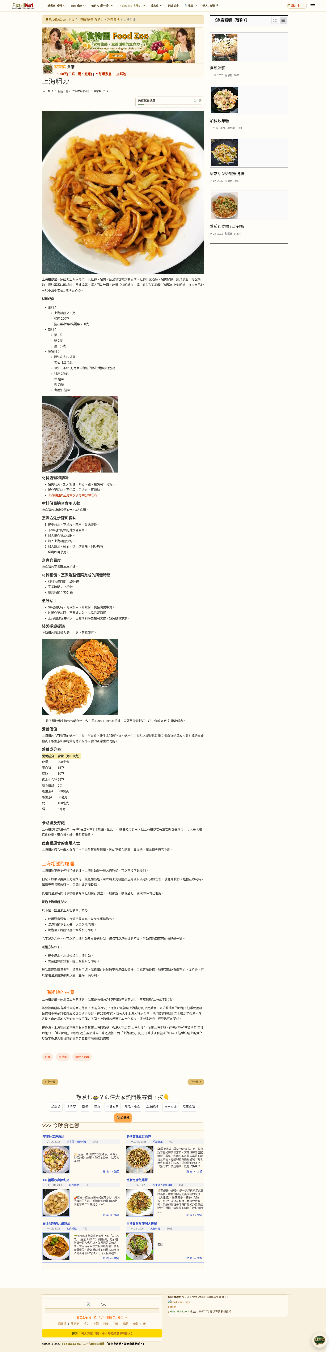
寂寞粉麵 (152, 1106)
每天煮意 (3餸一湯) (93, 1333)
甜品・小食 (132, 1106)
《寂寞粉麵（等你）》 (231, 20)
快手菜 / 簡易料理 (162, 1185)
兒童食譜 (189, 1106)
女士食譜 (170, 1106)
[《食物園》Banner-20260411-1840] (123, 45)
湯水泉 (155, 5)
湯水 (97, 1106)
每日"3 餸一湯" (100, 5)
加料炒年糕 (219, 120)
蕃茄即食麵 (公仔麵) (227, 226)
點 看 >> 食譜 (111, 1171)
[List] (283, 20)
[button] (319, 1340)
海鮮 (126, 1323)
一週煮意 (112, 1106)
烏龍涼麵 (217, 68)
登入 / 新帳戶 (210, 5)
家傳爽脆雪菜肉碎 (138, 1136)
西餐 (106, 1323)
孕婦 (96, 1323)
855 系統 (76, 5)
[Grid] (274, 20)
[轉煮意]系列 (54, 5)
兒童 (116, 1323)
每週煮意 (105, 74)
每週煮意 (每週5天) (120, 1333)
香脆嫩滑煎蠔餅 (137, 1180)
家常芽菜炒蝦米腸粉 (227, 173)
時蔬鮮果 (158, 1141)
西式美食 (173, 5)
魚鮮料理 (155, 1228)
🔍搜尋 (188, 5)
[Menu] (313, 5)
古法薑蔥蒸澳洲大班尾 (141, 1223)
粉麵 (135, 1323)
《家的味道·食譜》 (130, 5)
